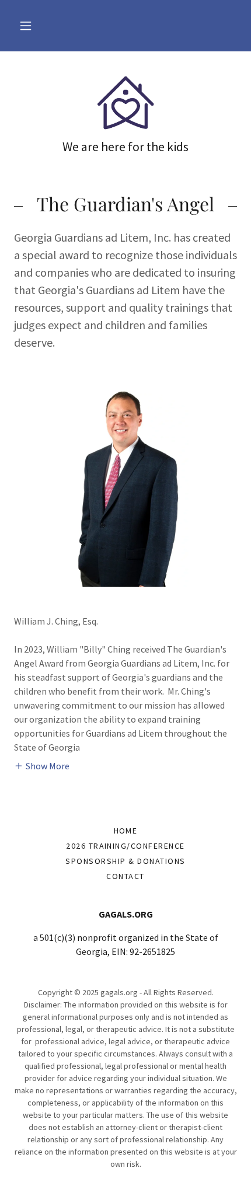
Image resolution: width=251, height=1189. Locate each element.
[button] (25, 25)
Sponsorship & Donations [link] (125, 861)
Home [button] (126, 830)
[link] (125, 102)
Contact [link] (125, 876)
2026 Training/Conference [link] (125, 846)
